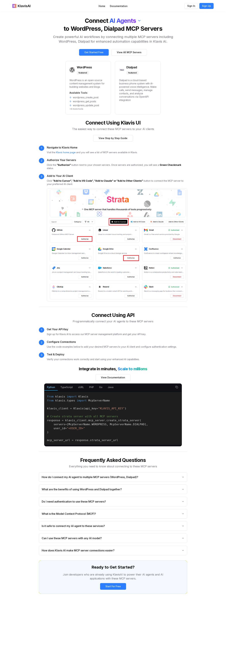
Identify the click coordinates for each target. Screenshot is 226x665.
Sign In (191, 5)
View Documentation (113, 377)
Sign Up (206, 5)
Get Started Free (93, 52)
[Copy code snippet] (176, 387)
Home (102, 6)
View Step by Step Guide (113, 138)
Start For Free (113, 586)
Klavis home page (66, 152)
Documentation (119, 6)
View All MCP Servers (129, 52)
